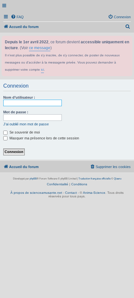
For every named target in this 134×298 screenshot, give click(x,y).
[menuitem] (17, 17)
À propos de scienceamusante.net (36, 192)
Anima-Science (94, 192)
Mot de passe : (15, 112)
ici (42, 69)
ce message (39, 48)
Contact (71, 192)
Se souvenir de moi (24, 132)
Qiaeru (117, 178)
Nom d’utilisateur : (19, 97)
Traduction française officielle (94, 178)
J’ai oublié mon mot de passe (26, 124)
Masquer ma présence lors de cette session (43, 138)
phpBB (33, 178)
